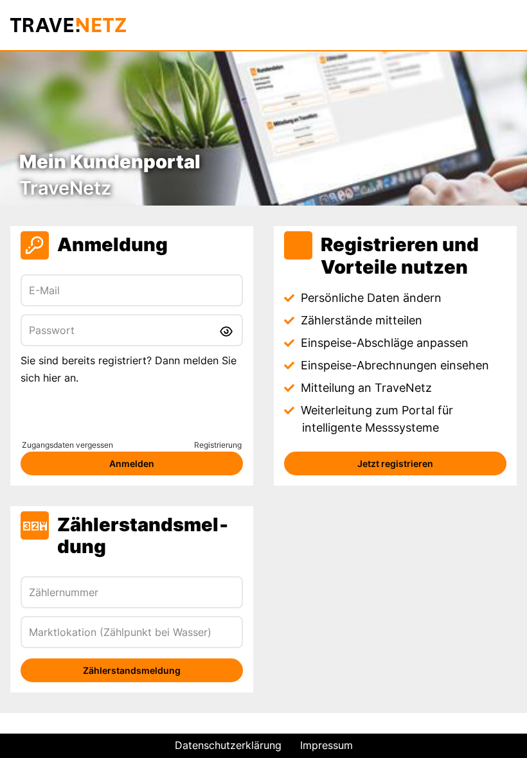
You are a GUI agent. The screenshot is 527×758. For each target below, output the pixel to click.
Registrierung (218, 445)
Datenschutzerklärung (228, 745)
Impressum (326, 745)
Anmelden (131, 463)
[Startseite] (68, 25)
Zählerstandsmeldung (132, 670)
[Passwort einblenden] (227, 330)
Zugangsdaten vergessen (67, 445)
